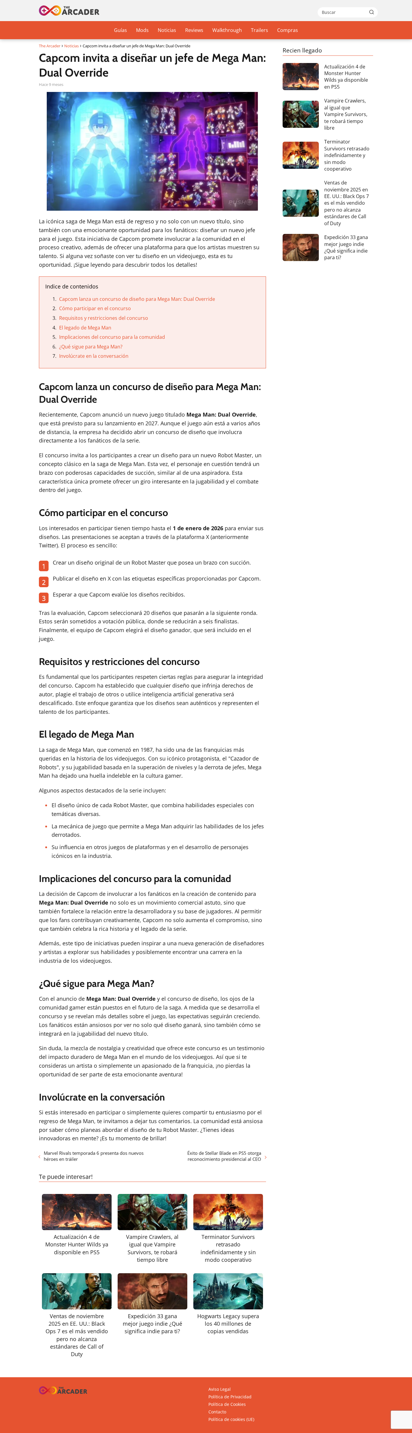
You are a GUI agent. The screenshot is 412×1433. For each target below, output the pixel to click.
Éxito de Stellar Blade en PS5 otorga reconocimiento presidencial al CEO (224, 1156)
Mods (142, 30)
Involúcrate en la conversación (93, 356)
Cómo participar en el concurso (95, 308)
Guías (120, 30)
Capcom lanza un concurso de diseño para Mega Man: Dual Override (137, 299)
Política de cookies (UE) (231, 1419)
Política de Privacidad (230, 1397)
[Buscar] (371, 12)
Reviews (194, 30)
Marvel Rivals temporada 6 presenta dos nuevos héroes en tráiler (94, 1156)
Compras (287, 30)
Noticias (167, 30)
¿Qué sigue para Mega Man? (90, 346)
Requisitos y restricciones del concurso (103, 318)
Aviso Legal (219, 1389)
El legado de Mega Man (85, 327)
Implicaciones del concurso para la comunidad (112, 337)
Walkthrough (227, 30)
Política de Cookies (227, 1404)
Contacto (217, 1412)
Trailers (259, 30)
